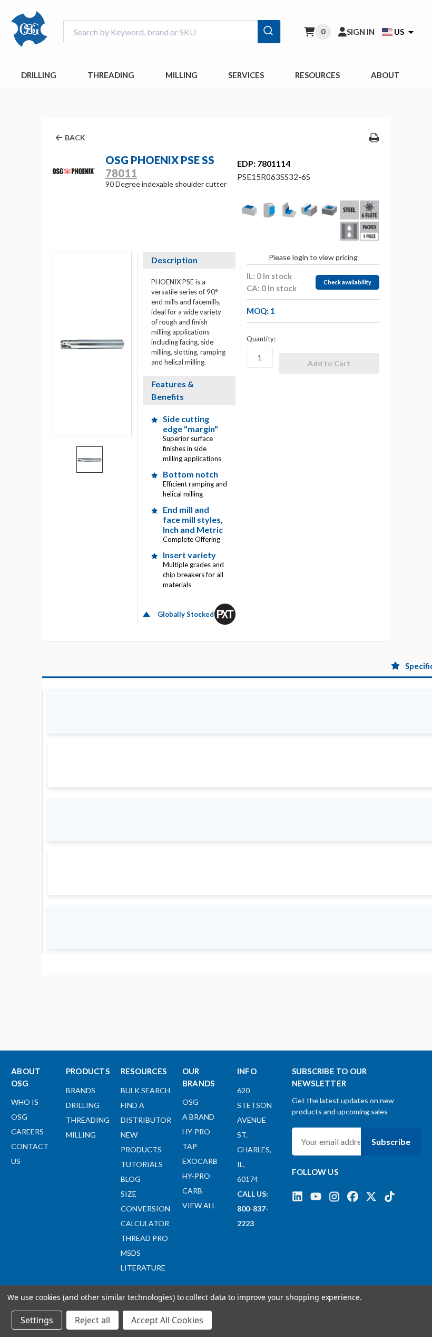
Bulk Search (145, 1090)
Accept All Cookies (167, 1320)
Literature (143, 1267)
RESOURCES (317, 75)
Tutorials (142, 1164)
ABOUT (385, 75)
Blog (131, 1178)
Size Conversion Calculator (145, 1208)
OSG (190, 1101)
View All (199, 1205)
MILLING (181, 75)
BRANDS (80, 1090)
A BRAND (198, 1116)
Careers (27, 1131)
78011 (121, 173)
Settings (37, 1320)
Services (246, 75)
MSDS (131, 1252)
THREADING (110, 75)
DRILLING (38, 75)
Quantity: (261, 339)
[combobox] (172, 32)
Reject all (92, 1320)
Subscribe (390, 1142)
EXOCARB (200, 1161)
